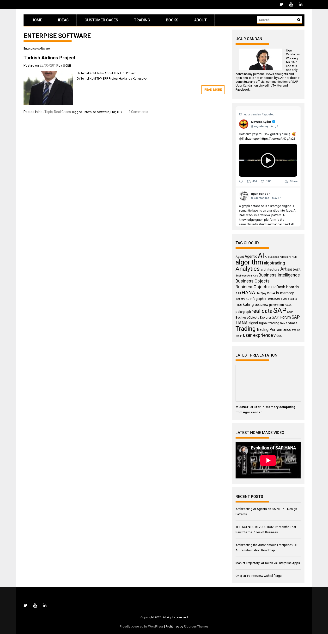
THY (119, 112)
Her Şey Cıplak (265, 293)
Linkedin (264, 85)
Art (283, 269)
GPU (238, 293)
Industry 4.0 (242, 299)
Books (172, 20)
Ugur (67, 65)
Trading (142, 20)
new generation (273, 305)
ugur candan (253, 114)
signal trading (269, 323)
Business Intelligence (279, 275)
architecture (270, 269)
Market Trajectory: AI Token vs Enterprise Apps (268, 563)
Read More (213, 89)
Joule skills (290, 299)
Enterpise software (96, 112)
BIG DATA (294, 269)
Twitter (277, 85)
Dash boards (287, 286)
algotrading (274, 263)
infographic (258, 299)
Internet (271, 299)
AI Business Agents (276, 256)
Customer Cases (101, 20)
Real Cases (62, 112)
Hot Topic (45, 112)
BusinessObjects (252, 286)
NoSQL (288, 305)
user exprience (258, 335)
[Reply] (241, 181)
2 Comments (138, 112)
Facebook (243, 89)
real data (262, 311)
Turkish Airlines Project (49, 58)
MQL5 (258, 305)
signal (253, 323)
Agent (240, 256)
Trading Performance (273, 329)
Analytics (248, 268)
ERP (112, 112)
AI (261, 255)
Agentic (251, 256)
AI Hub (293, 256)
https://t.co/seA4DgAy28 (278, 138)
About (200, 20)
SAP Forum (281, 317)
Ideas (63, 20)
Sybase (292, 323)
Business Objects (253, 281)
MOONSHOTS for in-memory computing (266, 407)
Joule (279, 299)
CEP (272, 287)
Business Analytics (247, 275)
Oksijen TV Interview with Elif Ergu (259, 576)
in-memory (285, 293)
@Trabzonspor (249, 138)
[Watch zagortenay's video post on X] (268, 160)
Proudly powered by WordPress (142, 626)
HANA (248, 292)
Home (36, 20)
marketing (245, 304)
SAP (294, 62)
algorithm (249, 262)
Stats (282, 323)
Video (277, 336)
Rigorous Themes (196, 626)
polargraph (243, 312)
